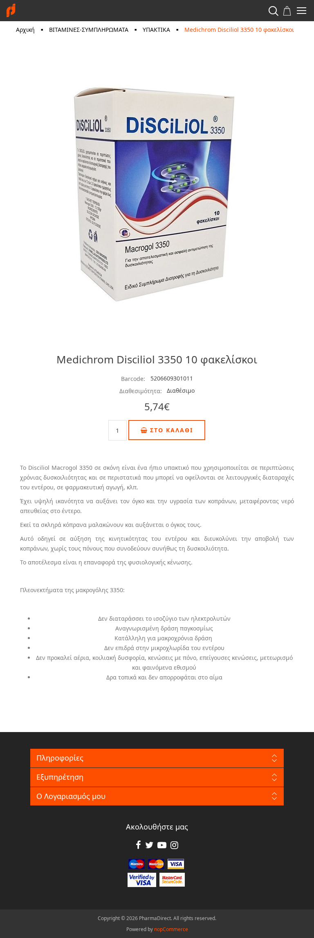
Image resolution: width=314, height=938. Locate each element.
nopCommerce (171, 929)
